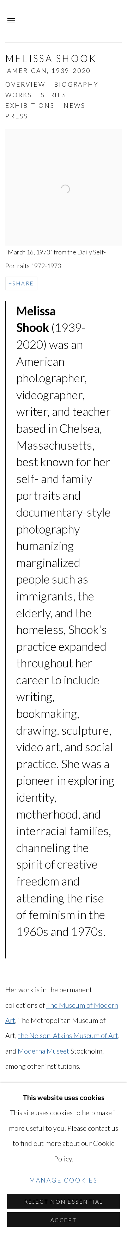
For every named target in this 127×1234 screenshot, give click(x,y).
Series (54, 95)
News (74, 105)
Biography (76, 84)
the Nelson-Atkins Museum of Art (68, 1035)
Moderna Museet (43, 1051)
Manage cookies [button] (63, 1180)
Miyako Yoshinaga (76, 21)
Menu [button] (10, 21)
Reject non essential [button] (63, 1201)
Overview (25, 84)
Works (18, 95)
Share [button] (23, 283)
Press (16, 116)
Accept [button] (63, 1220)
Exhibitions (30, 105)
